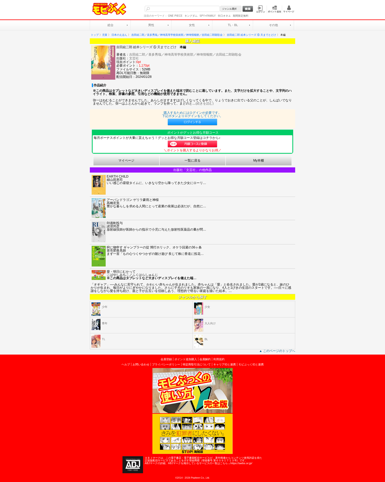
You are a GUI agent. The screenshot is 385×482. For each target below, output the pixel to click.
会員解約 (205, 359)
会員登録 (166, 359)
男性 (151, 25)
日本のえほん (119, 34)
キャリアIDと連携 (224, 364)
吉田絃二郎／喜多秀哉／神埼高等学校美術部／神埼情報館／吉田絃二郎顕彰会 (185, 54)
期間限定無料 (240, 15)
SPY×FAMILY (208, 15)
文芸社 (134, 58)
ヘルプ (126, 364)
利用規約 (219, 359)
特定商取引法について (197, 364)
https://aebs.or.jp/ (241, 463)
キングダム (191, 15)
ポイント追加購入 (185, 359)
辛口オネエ (224, 15)
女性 (192, 25)
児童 (104, 34)
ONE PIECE (175, 15)
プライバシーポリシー (166, 364)
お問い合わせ (141, 364)
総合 (110, 25)
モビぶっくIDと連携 (251, 364)
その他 (273, 25)
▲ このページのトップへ (277, 351)
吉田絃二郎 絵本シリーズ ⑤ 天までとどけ (146, 47)
